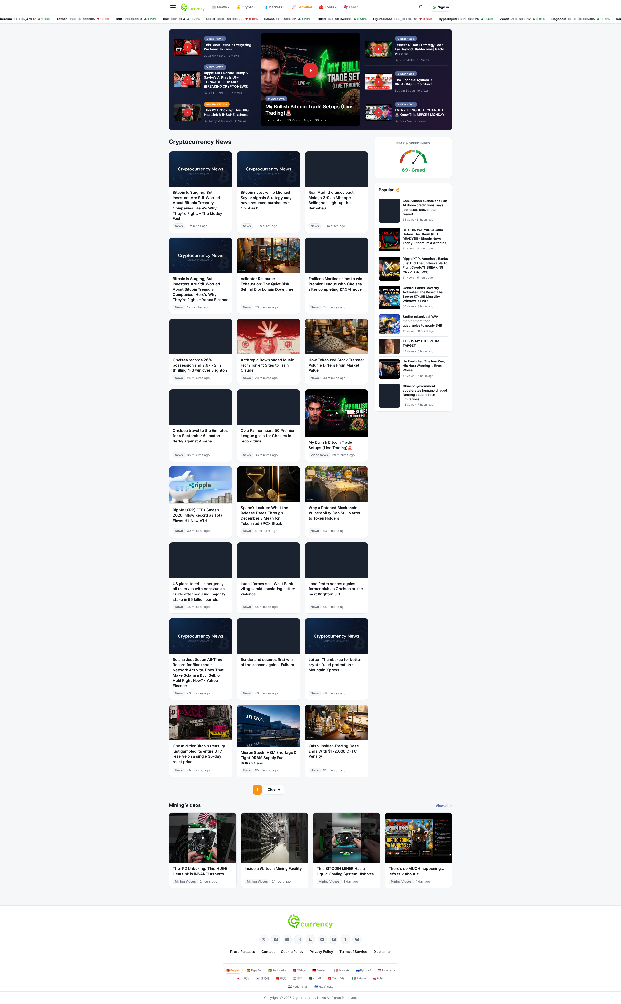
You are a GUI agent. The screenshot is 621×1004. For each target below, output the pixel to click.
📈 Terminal (302, 7)
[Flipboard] (333, 939)
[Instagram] (298, 939)
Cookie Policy (292, 951)
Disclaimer (382, 951)
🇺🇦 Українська (323, 986)
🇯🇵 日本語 (243, 978)
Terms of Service (353, 951)
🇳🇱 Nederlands (298, 986)
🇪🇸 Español (254, 970)
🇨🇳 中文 (281, 978)
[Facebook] (275, 939)
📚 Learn (352, 7)
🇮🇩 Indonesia (386, 970)
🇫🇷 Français (341, 970)
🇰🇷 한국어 (262, 978)
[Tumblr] (345, 939)
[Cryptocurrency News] (193, 7)
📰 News (220, 7)
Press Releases (242, 951)
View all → (444, 806)
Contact (268, 951)
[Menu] (173, 7)
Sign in (443, 7)
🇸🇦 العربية (315, 978)
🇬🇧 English (233, 970)
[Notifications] (421, 7)
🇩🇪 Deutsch (319, 970)
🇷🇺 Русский (363, 970)
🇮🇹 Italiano (359, 978)
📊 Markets (274, 7)
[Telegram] (322, 939)
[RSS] (310, 939)
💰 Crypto (246, 7)
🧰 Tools (327, 7)
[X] (264, 939)
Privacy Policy (321, 951)
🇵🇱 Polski (378, 978)
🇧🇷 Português (277, 970)
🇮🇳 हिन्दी (297, 978)
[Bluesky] (357, 939)
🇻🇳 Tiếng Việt (336, 978)
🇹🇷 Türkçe (299, 970)
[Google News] (287, 939)
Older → (274, 789)
